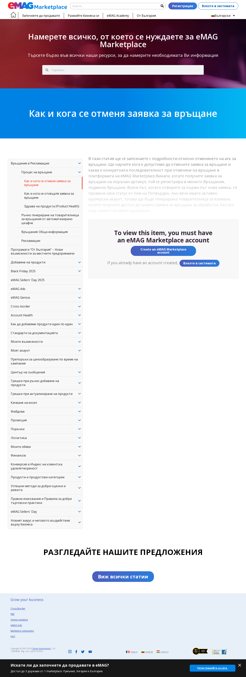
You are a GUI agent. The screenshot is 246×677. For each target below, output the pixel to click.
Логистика (19, 438)
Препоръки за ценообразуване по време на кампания (44, 361)
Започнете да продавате (41, 15)
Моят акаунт (20, 350)
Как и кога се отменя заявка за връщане (47, 183)
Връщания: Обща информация (44, 232)
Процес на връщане (36, 172)
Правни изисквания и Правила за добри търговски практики (41, 501)
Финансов (18, 455)
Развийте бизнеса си (83, 15)
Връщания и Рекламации (30, 163)
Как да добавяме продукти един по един (42, 324)
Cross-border (20, 306)
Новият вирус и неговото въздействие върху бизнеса (40, 522)
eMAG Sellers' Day (24, 511)
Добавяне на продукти (28, 262)
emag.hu (165, 651)
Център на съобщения (28, 372)
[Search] (162, 6)
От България (146, 15)
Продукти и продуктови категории (37, 477)
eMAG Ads (18, 289)
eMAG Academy (118, 15)
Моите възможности (27, 341)
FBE (12, 614)
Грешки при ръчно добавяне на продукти (35, 383)
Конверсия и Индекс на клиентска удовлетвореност (36, 466)
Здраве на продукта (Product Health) (51, 206)
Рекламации (30, 241)
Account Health (22, 315)
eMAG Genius (20, 297)
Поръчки (17, 429)
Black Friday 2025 (23, 271)
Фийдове (18, 411)
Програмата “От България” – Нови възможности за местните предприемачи (42, 251)
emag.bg (149, 651)
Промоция (19, 420)
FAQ (13, 636)
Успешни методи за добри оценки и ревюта (38, 488)
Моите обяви (21, 447)
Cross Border (18, 608)
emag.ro (133, 651)
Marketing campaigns (22, 631)
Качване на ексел (24, 403)
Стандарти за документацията (34, 333)
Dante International (41, 648)
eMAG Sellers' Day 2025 (28, 280)
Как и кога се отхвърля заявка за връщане (49, 195)
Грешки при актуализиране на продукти (41, 394)
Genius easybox (19, 619)
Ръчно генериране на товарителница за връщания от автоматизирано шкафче (50, 219)
